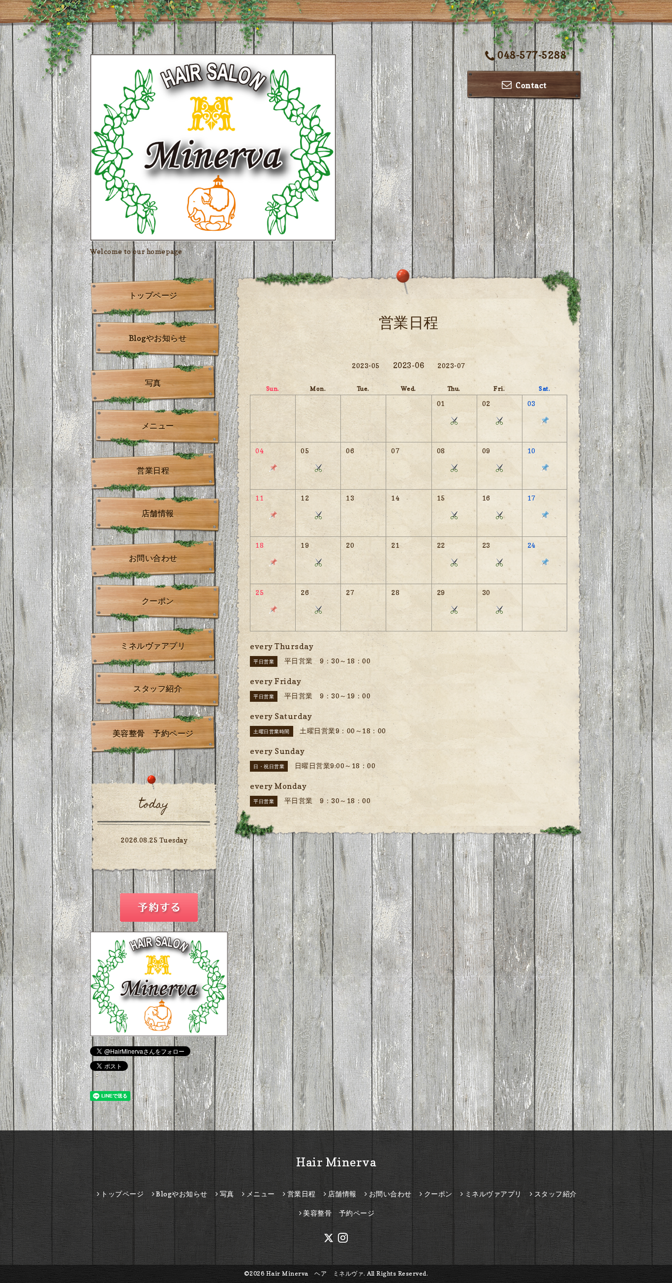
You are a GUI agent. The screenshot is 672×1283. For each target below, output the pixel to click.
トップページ (153, 295)
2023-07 (451, 365)
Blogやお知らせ (158, 338)
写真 (153, 383)
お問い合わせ (153, 558)
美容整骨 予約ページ (153, 733)
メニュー (158, 426)
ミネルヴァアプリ (153, 646)
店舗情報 (158, 513)
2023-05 (366, 365)
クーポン (158, 601)
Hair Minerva (336, 1162)
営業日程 (153, 470)
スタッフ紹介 (157, 688)
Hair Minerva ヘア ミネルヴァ (315, 1273)
